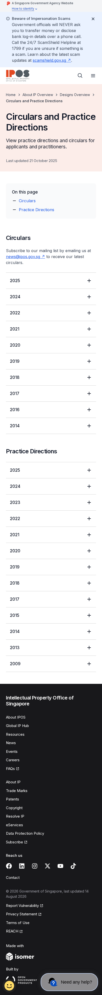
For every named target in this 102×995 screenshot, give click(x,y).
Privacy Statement (21, 914)
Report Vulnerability (22, 905)
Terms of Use (17, 922)
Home (11, 95)
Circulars (27, 200)
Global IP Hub (17, 725)
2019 (15, 361)
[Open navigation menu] (93, 76)
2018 (15, 377)
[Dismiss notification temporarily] (93, 19)
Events (12, 751)
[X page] (48, 866)
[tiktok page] (73, 866)
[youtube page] (60, 866)
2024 (15, 296)
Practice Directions (36, 209)
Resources (15, 734)
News (11, 742)
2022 (15, 312)
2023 (15, 502)
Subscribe (14, 842)
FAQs (10, 768)
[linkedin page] (22, 866)
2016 (15, 409)
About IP (13, 782)
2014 (15, 425)
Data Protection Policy (25, 833)
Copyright (14, 807)
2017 (14, 393)
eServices (14, 825)
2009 (15, 663)
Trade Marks (16, 790)
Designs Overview (75, 95)
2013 (15, 647)
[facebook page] (9, 866)
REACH (12, 931)
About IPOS (16, 717)
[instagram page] (35, 866)
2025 (15, 280)
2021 (14, 329)
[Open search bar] (80, 76)
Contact (13, 877)
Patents (12, 799)
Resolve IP (15, 816)
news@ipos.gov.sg (23, 256)
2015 (14, 615)
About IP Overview (38, 95)
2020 (15, 345)
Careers (13, 760)
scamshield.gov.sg (49, 60)
